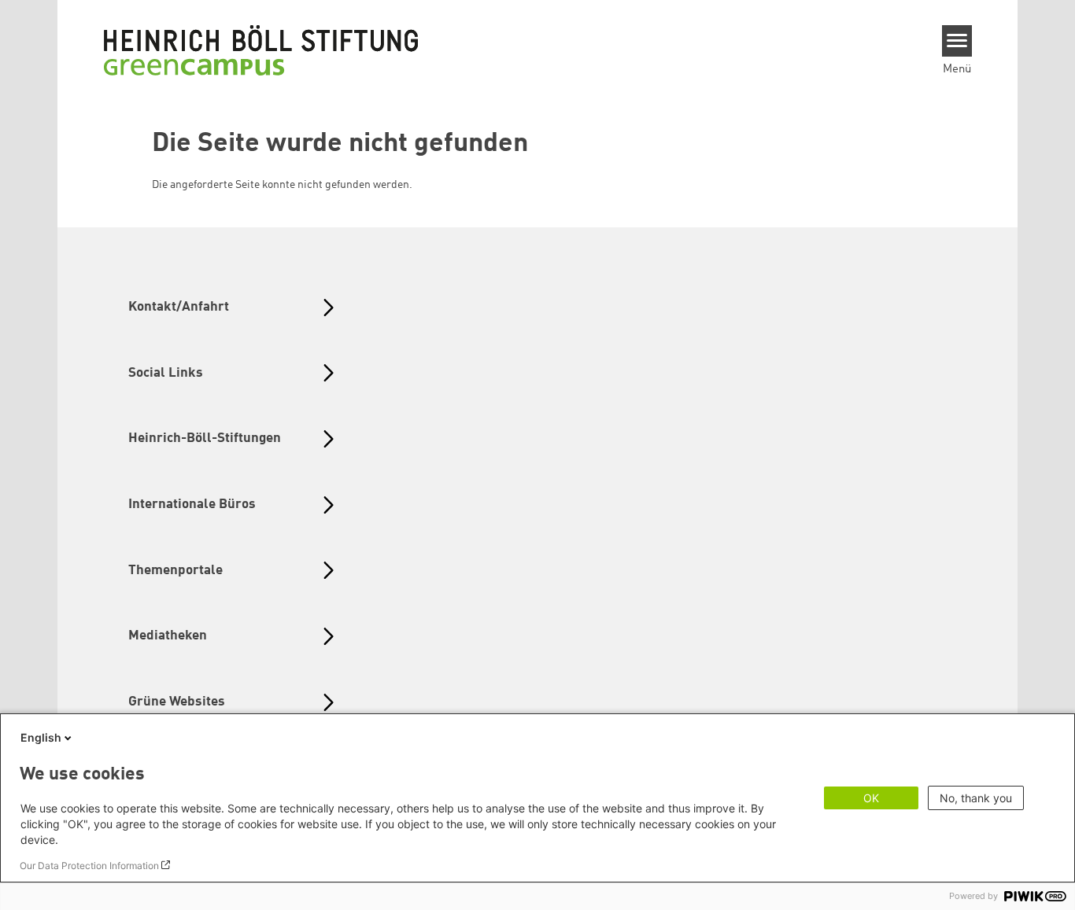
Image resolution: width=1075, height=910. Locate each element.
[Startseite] (261, 49)
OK (871, 798)
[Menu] (957, 41)
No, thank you (976, 798)
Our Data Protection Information (89, 865)
